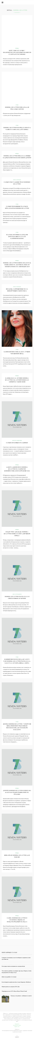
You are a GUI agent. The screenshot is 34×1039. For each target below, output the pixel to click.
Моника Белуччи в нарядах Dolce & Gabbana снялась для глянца (17, 129)
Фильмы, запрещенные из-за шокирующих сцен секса (17, 290)
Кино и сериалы (17, 179)
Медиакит (17, 1024)
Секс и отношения (17, 594)
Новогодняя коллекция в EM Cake (11, 987)
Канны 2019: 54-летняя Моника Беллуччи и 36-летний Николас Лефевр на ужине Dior (17, 380)
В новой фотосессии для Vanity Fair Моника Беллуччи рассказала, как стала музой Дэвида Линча (17, 661)
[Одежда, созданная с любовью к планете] (5, 996)
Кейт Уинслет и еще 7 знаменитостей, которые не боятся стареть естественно (17, 53)
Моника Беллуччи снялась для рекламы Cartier (17, 108)
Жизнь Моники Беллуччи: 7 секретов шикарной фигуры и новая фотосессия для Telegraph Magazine (17, 727)
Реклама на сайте (17, 1025)
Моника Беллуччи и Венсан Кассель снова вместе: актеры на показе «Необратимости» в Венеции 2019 (17, 265)
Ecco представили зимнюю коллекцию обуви (13, 966)
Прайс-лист (17, 1026)
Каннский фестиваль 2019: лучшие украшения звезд (17, 353)
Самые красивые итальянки (17, 443)
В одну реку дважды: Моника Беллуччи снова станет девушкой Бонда (17, 534)
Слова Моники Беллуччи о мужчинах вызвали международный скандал (17, 920)
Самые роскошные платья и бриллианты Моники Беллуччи (17, 207)
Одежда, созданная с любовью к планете (21, 996)
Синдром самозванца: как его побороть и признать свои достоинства (16, 958)
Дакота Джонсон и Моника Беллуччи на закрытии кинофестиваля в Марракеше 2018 (17, 469)
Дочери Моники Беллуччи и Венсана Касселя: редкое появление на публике (17, 792)
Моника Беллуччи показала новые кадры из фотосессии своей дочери (17, 157)
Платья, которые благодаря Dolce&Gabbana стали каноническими (17, 237)
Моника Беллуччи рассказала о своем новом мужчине (17, 598)
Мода (17, 104)
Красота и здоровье (17, 440)
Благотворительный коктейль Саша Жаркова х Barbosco (16, 982)
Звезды (17, 48)
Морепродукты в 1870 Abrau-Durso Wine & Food (14, 991)
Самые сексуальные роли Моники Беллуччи (17, 183)
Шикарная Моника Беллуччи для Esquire (17, 856)
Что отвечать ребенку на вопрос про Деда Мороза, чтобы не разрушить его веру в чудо (16, 972)
